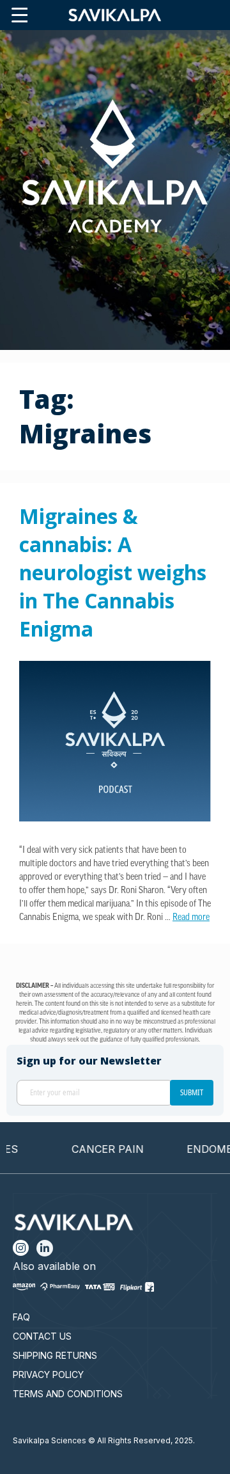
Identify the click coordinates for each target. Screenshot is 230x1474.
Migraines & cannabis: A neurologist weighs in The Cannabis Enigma (112, 572)
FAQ (21, 1317)
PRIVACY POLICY (48, 1374)
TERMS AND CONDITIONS (68, 1393)
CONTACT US (42, 1336)
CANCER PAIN (95, 1149)
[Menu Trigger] (19, 16)
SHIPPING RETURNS (55, 1355)
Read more (191, 918)
